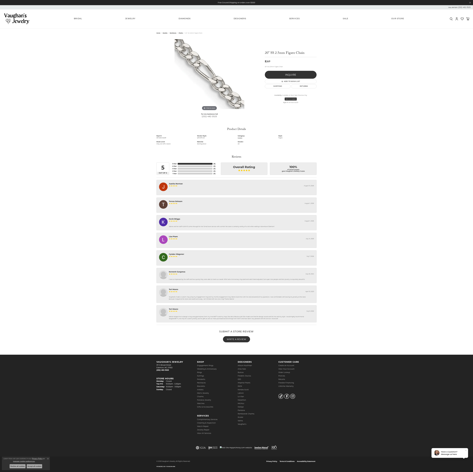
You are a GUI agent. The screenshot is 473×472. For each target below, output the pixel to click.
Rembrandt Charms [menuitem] (246, 414)
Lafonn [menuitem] (241, 393)
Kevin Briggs (174, 219)
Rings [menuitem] (199, 372)
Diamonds (185, 19)
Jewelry (130, 19)
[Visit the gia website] (201, 448)
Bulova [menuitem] (241, 372)
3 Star (174, 169)
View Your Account (286, 369)
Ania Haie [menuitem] (242, 369)
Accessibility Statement (306, 461)
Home (158, 33)
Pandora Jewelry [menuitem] (204, 400)
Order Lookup (284, 372)
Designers (240, 19)
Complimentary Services (207, 419)
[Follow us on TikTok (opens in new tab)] (280, 396)
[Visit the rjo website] (274, 448)
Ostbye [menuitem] (241, 407)
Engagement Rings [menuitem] (205, 365)
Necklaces (173, 33)
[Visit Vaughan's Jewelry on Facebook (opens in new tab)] (286, 396)
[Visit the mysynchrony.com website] (236, 447)
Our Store (397, 19)
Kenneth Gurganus (177, 272)
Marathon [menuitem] (242, 400)
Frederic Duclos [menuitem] (244, 376)
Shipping (277, 86)
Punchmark (170, 466)
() (214, 164)
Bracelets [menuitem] (201, 386)
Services (294, 19)
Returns (304, 86)
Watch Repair (203, 426)
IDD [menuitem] (239, 379)
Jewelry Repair (203, 430)
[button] (459, 7)
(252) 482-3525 (209, 116)
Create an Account (286, 365)
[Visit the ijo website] (212, 448)
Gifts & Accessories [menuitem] (205, 407)
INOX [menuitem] (240, 386)
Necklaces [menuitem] (201, 383)
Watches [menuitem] (200, 403)
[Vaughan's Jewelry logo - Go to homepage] (16, 18)
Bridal (78, 19)
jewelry (165, 33)
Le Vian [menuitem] (241, 396)
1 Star (175, 173)
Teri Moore (173, 289)
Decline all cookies (17, 466)
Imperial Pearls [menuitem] (244, 383)
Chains (181, 33)
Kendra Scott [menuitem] (243, 390)
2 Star (174, 171)
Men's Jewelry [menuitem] (203, 393)
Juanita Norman (176, 184)
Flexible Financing (286, 383)
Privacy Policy (271, 461)
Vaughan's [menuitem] (242, 424)
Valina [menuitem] (240, 421)
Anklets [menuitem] (200, 390)
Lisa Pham (173, 237)
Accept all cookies (34, 466)
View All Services (204, 433)
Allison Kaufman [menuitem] (245, 365)
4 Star (174, 166)
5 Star (174, 164)
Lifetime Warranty (286, 386)
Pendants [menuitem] (201, 379)
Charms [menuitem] (200, 396)
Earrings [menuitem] (200, 376)
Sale (345, 19)
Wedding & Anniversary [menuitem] (207, 369)
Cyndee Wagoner (176, 254)
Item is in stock (291, 99)
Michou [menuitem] (241, 403)
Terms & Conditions (287, 461)
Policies (281, 376)
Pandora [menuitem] (241, 410)
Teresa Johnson (175, 201)
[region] (209, 74)
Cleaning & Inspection (206, 423)
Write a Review (236, 339)
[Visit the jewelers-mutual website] (261, 448)
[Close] (470, 2)
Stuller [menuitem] (240, 417)
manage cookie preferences (24, 461)
